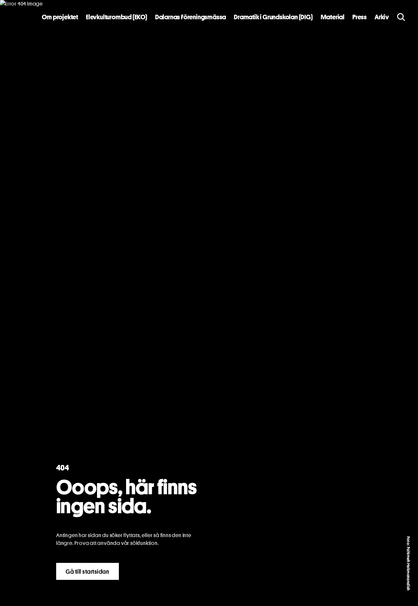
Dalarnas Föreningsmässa (190, 17)
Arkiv (382, 17)
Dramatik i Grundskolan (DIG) (273, 17)
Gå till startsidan (87, 571)
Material (333, 17)
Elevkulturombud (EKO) (116, 17)
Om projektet (60, 17)
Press (359, 17)
